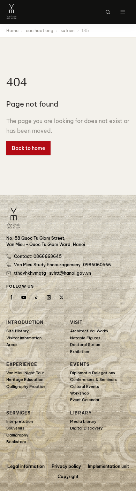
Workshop (79, 393)
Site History (17, 330)
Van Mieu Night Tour (25, 372)
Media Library (83, 421)
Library (81, 413)
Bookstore (16, 441)
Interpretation (19, 421)
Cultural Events (84, 386)
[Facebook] (11, 297)
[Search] (108, 12)
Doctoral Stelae (85, 344)
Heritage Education (24, 379)
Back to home (28, 148)
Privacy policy (66, 466)
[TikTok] (36, 297)
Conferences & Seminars (93, 379)
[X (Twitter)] (61, 297)
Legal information (26, 466)
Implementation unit (108, 466)
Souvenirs (15, 428)
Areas (11, 344)
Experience (21, 364)
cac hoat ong (39, 30)
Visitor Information (23, 337)
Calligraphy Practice (26, 386)
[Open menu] (123, 12)
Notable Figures (85, 337)
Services (18, 413)
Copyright (68, 476)
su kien (68, 30)
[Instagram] (49, 297)
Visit (76, 322)
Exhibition (79, 351)
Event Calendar (84, 399)
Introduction (25, 322)
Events (80, 364)
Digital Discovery (86, 428)
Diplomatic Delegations (92, 372)
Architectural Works (89, 330)
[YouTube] (24, 297)
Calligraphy (17, 435)
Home (12, 30)
